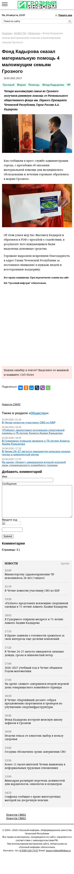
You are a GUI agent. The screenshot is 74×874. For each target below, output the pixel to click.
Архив (65, 563)
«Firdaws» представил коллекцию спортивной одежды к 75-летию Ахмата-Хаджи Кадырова (36, 604)
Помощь (34, 84)
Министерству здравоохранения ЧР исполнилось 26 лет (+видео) (29, 575)
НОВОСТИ (20, 33)
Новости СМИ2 (16, 814)
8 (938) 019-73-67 (29, 850)
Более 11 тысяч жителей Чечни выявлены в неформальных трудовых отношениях (35, 765)
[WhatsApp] (48, 387)
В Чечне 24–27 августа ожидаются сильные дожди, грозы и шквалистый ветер (34, 653)
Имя (4, 476)
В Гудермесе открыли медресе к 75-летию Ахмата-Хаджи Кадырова (34, 620)
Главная (7, 33)
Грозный (8, 84)
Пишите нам (65, 15)
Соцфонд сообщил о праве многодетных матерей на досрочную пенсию (33, 798)
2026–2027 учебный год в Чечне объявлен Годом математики (33, 669)
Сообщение (9, 483)
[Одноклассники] (26, 387)
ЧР (68, 84)
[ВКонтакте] (20, 387)
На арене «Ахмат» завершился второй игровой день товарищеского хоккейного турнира (37, 685)
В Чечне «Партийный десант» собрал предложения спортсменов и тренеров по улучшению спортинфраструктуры (33, 703)
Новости (11, 563)
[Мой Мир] (31, 387)
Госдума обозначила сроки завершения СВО (35, 751)
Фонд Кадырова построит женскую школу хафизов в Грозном (33, 721)
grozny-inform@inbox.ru (58, 850)
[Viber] (42, 387)
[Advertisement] (37, 324)
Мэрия (21, 84)
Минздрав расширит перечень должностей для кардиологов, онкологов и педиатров (35, 782)
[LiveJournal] (37, 387)
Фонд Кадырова (53, 84)
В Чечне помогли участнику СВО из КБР (32, 590)
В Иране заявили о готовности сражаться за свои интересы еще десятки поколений (35, 637)
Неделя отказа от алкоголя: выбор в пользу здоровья (34, 737)
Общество (34, 33)
